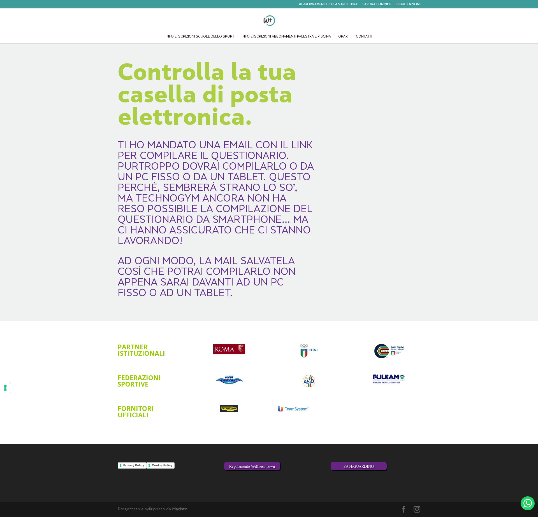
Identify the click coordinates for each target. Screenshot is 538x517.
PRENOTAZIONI (408, 4)
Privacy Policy (133, 465)
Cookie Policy (162, 465)
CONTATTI (364, 36)
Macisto (179, 509)
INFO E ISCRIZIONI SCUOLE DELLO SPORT (200, 36)
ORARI (343, 36)
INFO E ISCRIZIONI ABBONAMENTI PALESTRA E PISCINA (286, 36)
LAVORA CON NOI (377, 4)
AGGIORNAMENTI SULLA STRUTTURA (328, 4)
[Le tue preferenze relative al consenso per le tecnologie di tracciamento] (5, 387)
